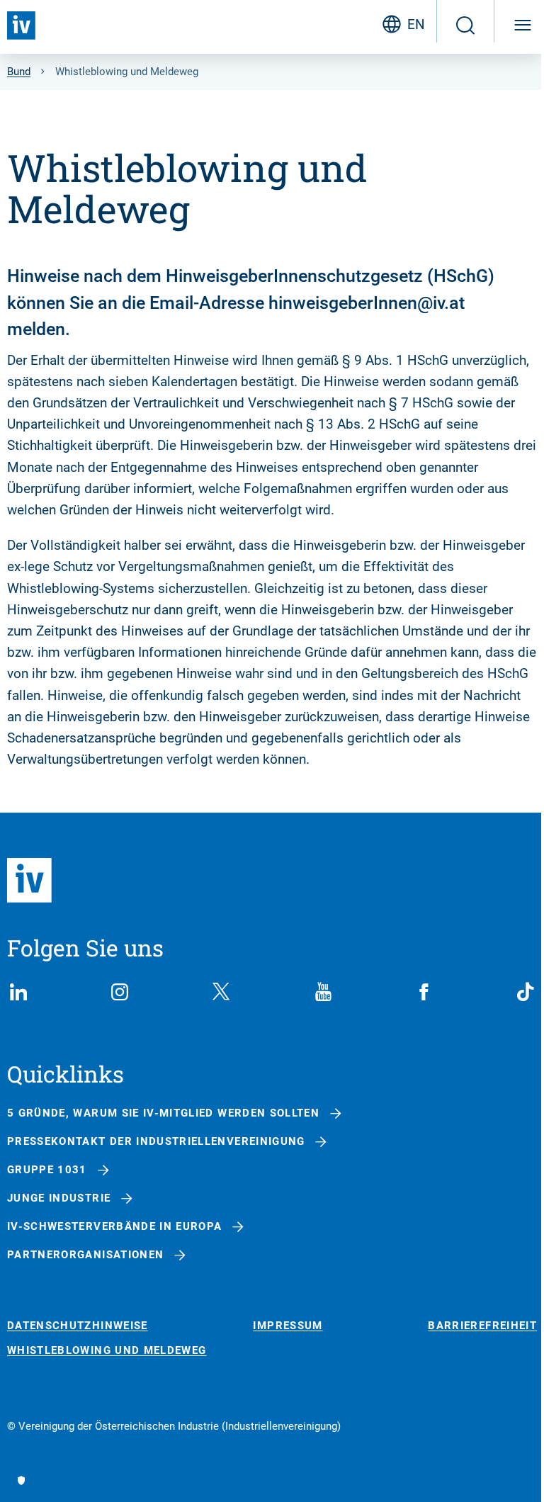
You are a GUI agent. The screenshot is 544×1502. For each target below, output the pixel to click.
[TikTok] (525, 991)
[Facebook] (424, 991)
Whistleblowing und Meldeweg (106, 1350)
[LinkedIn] (18, 991)
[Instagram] (119, 991)
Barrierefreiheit (482, 1326)
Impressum (287, 1326)
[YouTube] (323, 991)
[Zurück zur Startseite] (21, 25)
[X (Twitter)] (221, 991)
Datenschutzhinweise (77, 1326)
